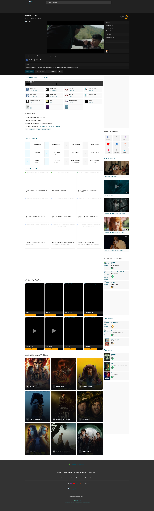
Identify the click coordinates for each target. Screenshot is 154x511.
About (62, 477)
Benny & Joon (88, 346)
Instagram (125, 139)
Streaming (70, 472)
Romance (58, 56)
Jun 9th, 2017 (41, 56)
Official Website (43, 126)
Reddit (32, 60)
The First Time (68, 312)
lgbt (26, 129)
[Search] (109, 2)
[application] (75, 37)
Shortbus (47, 312)
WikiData (57, 126)
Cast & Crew (30, 138)
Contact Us (67, 477)
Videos (90, 472)
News (94, 472)
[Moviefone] (35, 2)
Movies (59, 472)
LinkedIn (116, 145)
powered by (28, 81)
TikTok (108, 152)
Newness (28, 312)
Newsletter (116, 152)
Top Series (108, 350)
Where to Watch (35, 77)
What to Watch (83, 472)
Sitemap (73, 477)
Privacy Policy (88, 477)
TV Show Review (115, 265)
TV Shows (64, 472)
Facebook (27, 60)
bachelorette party (46, 129)
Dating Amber (48, 346)
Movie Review (114, 273)
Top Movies (108, 318)
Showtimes (76, 472)
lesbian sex (32, 129)
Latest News (29, 168)
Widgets (124, 152)
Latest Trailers (109, 158)
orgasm (38, 129)
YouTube (108, 145)
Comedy (53, 56)
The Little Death (29, 346)
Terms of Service (80, 477)
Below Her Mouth (89, 312)
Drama (48, 56)
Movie (26, 18)
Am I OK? (67, 346)
